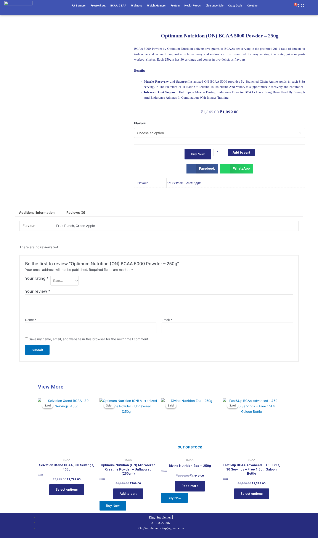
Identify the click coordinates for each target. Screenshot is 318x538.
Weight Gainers (156, 5)
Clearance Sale (214, 5)
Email (167, 320)
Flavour (140, 123)
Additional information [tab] (37, 212)
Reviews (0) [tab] (75, 212)
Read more (189, 486)
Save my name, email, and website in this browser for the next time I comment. (89, 339)
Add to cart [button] (128, 494)
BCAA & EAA (118, 5)
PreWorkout (98, 5)
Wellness (136, 5)
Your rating (36, 278)
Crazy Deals (235, 5)
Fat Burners (78, 5)
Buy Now (198, 154)
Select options (67, 489)
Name (31, 320)
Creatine (252, 5)
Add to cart (241, 152)
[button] (202, 168)
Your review (37, 291)
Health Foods (192, 5)
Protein (175, 5)
